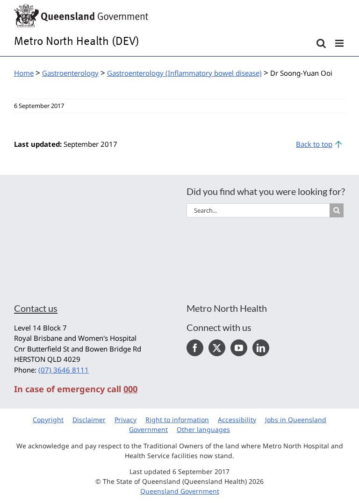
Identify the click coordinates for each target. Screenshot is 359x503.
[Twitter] (216, 347)
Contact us (35, 308)
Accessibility (237, 419)
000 (130, 389)
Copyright (48, 419)
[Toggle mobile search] (321, 43)
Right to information (177, 419)
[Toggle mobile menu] (340, 43)
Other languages (203, 429)
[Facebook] (195, 347)
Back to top (314, 144)
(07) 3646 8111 (63, 369)
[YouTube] (238, 347)
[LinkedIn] (260, 347)
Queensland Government (179, 491)
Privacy (125, 419)
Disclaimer (89, 419)
